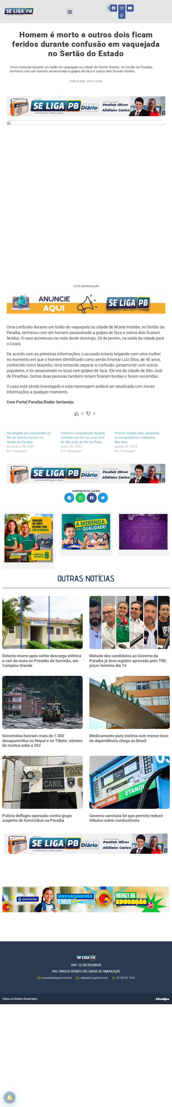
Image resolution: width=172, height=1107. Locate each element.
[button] (69, 11)
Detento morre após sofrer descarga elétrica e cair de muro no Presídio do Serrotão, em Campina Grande (41, 660)
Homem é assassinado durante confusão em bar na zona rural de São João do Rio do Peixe (83, 437)
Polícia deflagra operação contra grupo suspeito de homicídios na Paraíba (37, 818)
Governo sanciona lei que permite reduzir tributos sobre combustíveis (126, 818)
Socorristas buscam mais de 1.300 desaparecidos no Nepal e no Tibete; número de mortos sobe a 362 (42, 740)
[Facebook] (113, 8)
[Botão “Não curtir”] (88, 413)
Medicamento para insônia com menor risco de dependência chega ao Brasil (128, 738)
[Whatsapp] (121, 15)
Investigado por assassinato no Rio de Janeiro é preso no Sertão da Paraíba (29, 437)
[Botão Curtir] (76, 413)
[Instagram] (121, 8)
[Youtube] (130, 8)
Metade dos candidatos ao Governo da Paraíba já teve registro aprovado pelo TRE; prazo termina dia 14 (128, 660)
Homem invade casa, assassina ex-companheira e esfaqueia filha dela (136, 437)
